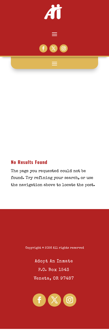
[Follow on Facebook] (43, 48)
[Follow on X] (53, 48)
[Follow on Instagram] (64, 48)
